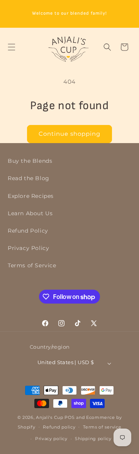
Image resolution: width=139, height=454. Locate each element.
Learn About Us (30, 213)
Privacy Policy (28, 248)
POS (69, 417)
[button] (11, 47)
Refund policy (59, 427)
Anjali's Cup (49, 417)
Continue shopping (69, 133)
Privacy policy (51, 438)
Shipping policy (93, 438)
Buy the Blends (30, 160)
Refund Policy (28, 230)
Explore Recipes (31, 195)
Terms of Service (32, 265)
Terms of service (102, 427)
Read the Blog (28, 178)
